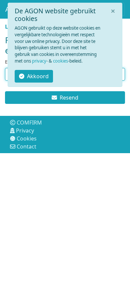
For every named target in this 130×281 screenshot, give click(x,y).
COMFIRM (29, 122)
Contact (26, 146)
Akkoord (38, 76)
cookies (60, 61)
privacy (39, 61)
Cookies (27, 138)
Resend (69, 97)
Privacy (25, 130)
